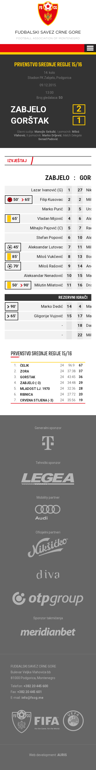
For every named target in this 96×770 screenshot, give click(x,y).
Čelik (24, 365)
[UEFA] (74, 721)
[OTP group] (48, 598)
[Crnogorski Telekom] (48, 443)
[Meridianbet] (48, 633)
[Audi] (48, 512)
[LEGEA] (48, 477)
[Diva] (48, 575)
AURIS (62, 755)
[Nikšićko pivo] (48, 547)
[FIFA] (47, 721)
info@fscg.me (32, 697)
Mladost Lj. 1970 (35, 389)
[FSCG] (21, 721)
